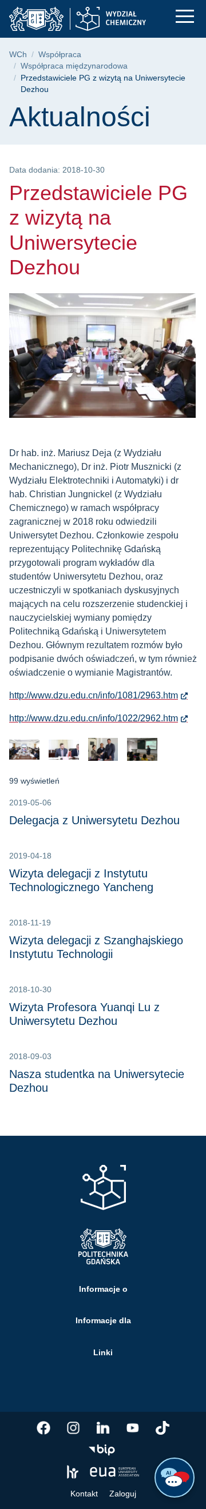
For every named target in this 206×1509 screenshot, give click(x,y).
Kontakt (84, 1493)
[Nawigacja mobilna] (185, 16)
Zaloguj (122, 1493)
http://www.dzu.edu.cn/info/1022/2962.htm (93, 718)
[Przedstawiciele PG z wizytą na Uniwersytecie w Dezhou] (24, 749)
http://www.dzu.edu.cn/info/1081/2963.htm (93, 695)
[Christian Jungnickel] (64, 749)
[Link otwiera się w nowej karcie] (43, 1428)
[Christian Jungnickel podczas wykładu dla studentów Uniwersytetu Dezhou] (142, 749)
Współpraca (59, 54)
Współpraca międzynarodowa (74, 66)
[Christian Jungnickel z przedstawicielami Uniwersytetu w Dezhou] (103, 749)
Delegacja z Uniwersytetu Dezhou (94, 820)
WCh (18, 54)
